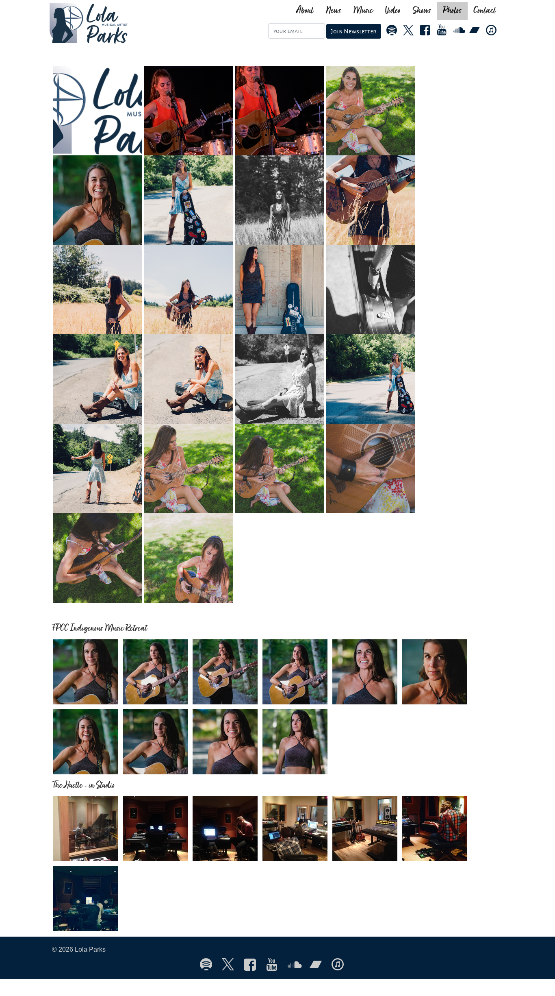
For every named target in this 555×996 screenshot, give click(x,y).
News (333, 11)
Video (393, 11)
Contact (485, 11)
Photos (452, 11)
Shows (422, 11)
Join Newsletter (353, 31)
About (305, 11)
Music (363, 11)
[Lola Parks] (128, 23)
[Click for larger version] (98, 110)
